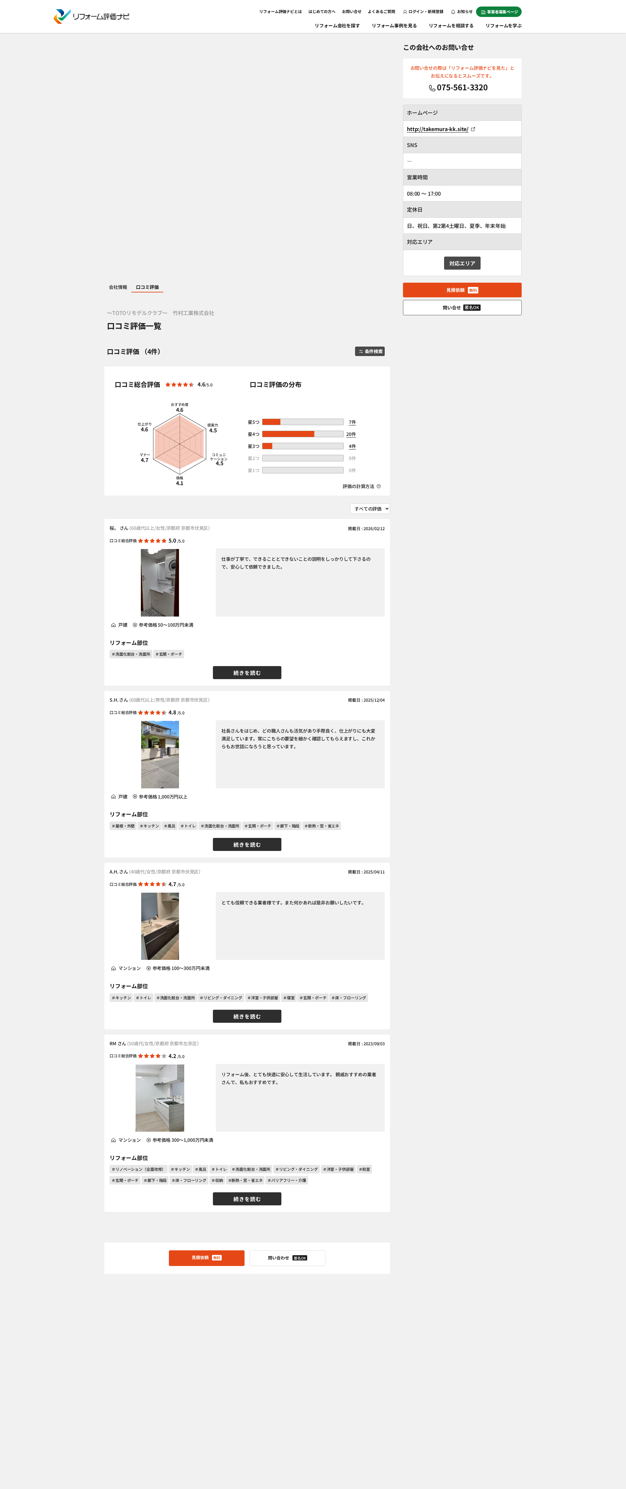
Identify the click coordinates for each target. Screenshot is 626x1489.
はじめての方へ (321, 11)
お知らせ (464, 11)
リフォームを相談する (451, 25)
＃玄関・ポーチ (168, 654)
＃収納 (217, 1180)
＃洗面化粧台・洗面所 (131, 654)
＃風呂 (169, 825)
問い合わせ (287, 1258)
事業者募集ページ (502, 11)
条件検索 (374, 351)
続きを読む (247, 673)
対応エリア (462, 263)
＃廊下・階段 (287, 825)
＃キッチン (149, 825)
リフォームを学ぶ (503, 25)
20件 (351, 434)
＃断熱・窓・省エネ (321, 825)
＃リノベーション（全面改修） (139, 1169)
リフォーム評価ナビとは (280, 11)
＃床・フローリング (348, 997)
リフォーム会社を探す (337, 25)
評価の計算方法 (359, 486)
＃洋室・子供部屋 (262, 997)
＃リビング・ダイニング (221, 997)
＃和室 (364, 1169)
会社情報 (118, 287)
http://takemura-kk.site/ (438, 129)
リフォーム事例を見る (394, 25)
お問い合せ (351, 11)
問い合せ (461, 307)
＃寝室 (289, 997)
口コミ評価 (147, 287)
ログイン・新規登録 (426, 11)
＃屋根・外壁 (123, 825)
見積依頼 (206, 1257)
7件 (352, 422)
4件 (352, 446)
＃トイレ (188, 825)
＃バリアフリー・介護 (286, 1180)
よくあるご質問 (381, 11)
